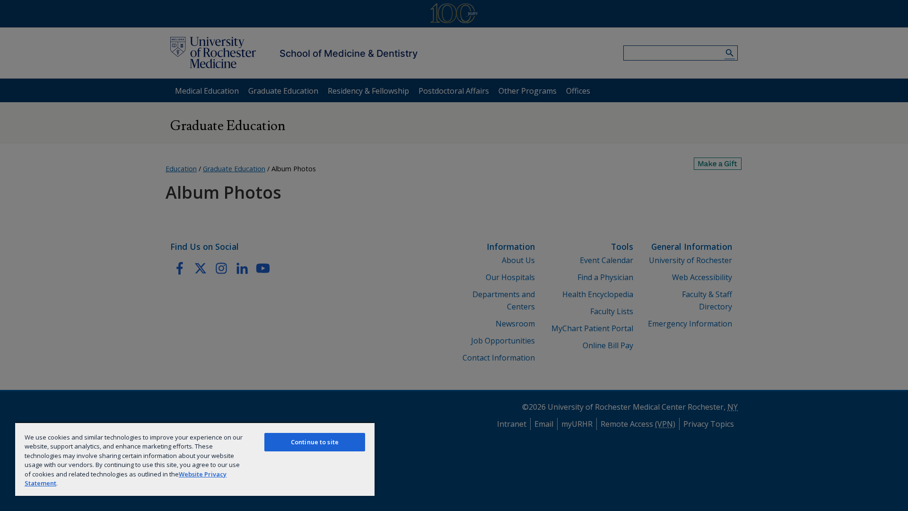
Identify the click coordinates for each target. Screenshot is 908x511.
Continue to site (315, 442)
